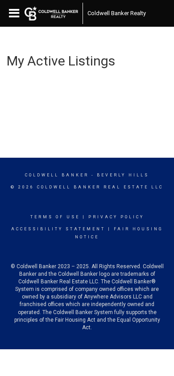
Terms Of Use (55, 217)
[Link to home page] (51, 13)
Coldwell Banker (57, 175)
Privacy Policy (116, 217)
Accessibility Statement (58, 229)
